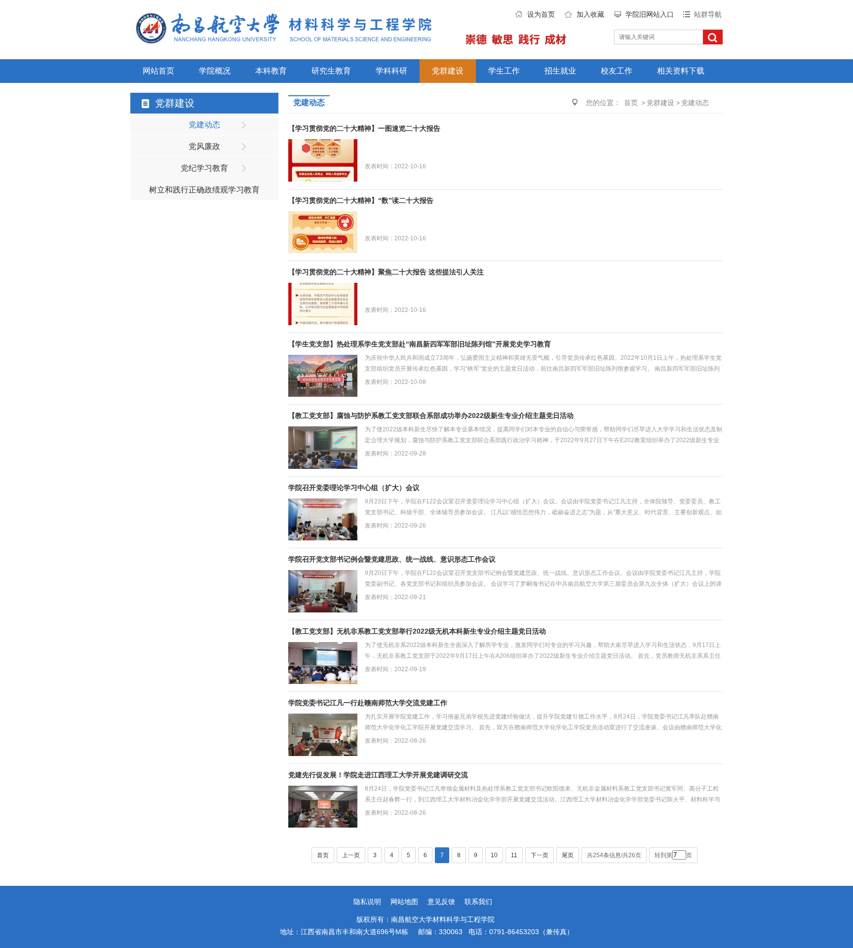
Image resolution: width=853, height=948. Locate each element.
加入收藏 (590, 14)
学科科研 (391, 71)
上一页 (351, 855)
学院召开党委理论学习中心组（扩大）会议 (354, 488)
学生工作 (504, 71)
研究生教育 (331, 71)
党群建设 (448, 71)
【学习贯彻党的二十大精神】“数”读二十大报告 (360, 200)
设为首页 (541, 14)
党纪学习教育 (204, 168)
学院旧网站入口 (649, 14)
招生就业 (560, 71)
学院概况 (215, 71)
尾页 (568, 855)
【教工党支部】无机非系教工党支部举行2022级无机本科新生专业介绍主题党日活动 (417, 631)
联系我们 (478, 902)
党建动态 (204, 124)
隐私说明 (367, 902)
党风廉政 (204, 146)
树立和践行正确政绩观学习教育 (204, 190)
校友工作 (616, 71)
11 (514, 855)
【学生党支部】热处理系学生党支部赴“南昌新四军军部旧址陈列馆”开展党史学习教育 (419, 344)
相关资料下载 (680, 71)
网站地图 (404, 902)
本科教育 (271, 71)
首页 (631, 103)
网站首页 (158, 71)
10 (494, 855)
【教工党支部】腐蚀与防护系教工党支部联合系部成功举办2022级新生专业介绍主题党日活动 (431, 415)
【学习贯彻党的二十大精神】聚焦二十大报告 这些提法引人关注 (386, 272)
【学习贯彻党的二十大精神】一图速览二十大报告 (364, 128)
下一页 (539, 855)
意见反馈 (441, 902)
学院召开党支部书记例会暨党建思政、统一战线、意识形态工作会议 (392, 559)
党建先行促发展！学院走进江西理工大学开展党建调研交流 (378, 775)
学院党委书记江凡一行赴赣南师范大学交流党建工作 (367, 703)
